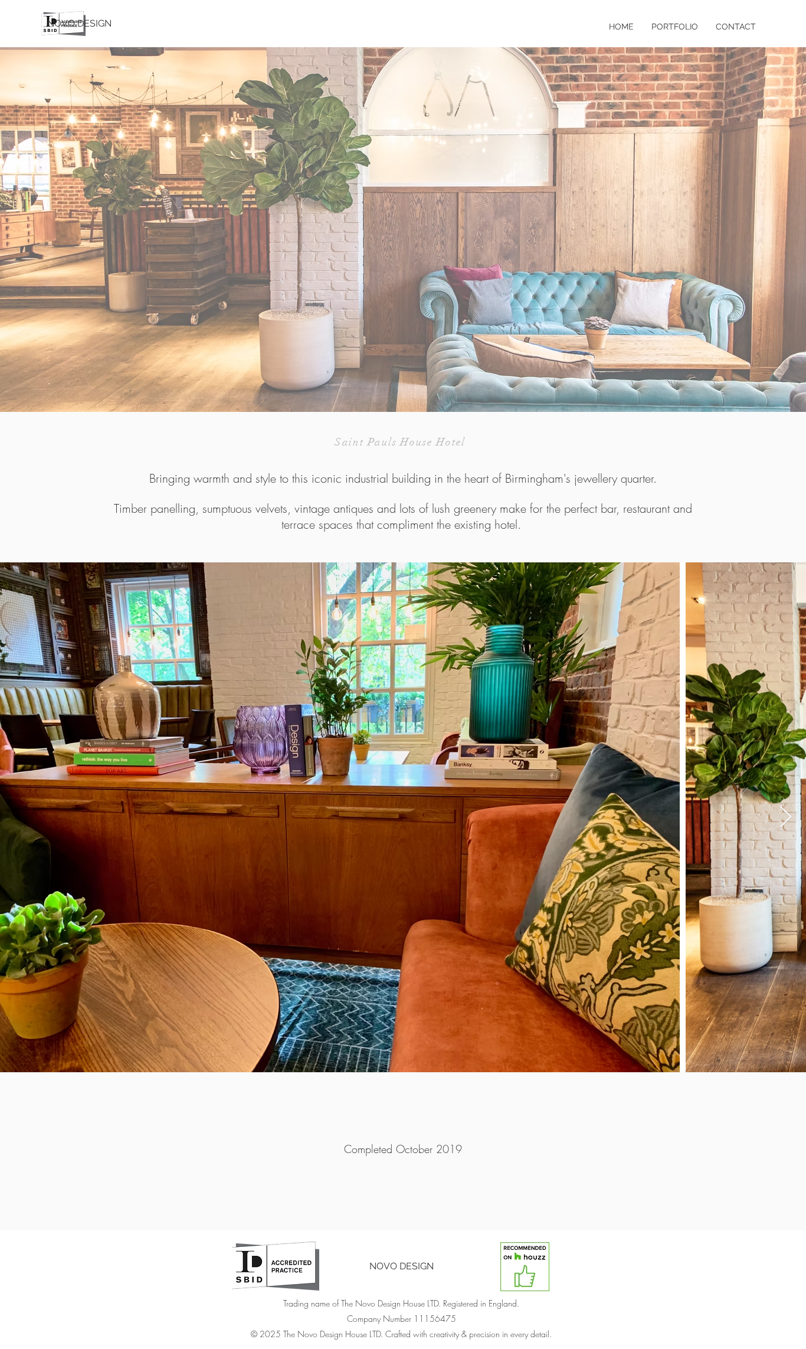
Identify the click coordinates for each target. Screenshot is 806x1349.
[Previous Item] (20, 817)
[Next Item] (785, 817)
